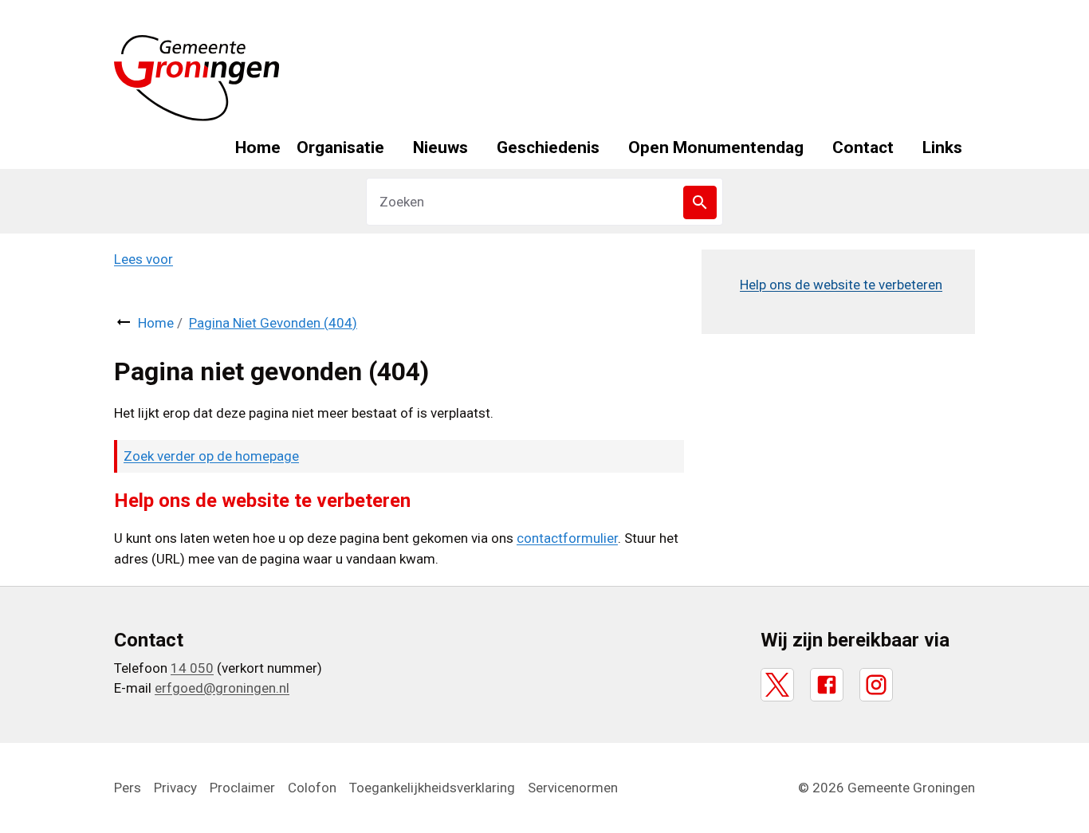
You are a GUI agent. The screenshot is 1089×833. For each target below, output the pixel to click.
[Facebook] (826, 684)
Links (942, 147)
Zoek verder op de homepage (211, 456)
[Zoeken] (700, 202)
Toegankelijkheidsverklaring (432, 788)
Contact (863, 147)
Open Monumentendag (716, 147)
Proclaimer (242, 788)
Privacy (175, 788)
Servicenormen (573, 788)
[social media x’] (777, 684)
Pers (127, 788)
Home (258, 147)
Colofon (312, 788)
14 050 (192, 668)
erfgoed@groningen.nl (222, 688)
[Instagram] (876, 684)
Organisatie (340, 147)
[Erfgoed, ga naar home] (197, 78)
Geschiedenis (548, 147)
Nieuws (440, 147)
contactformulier (567, 538)
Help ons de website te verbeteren (841, 285)
